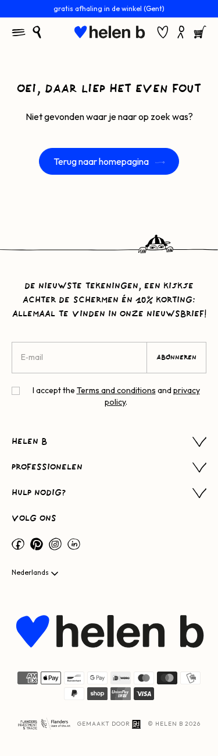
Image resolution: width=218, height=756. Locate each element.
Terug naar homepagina (102, 161)
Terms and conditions (116, 390)
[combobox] (36, 574)
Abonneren (176, 357)
